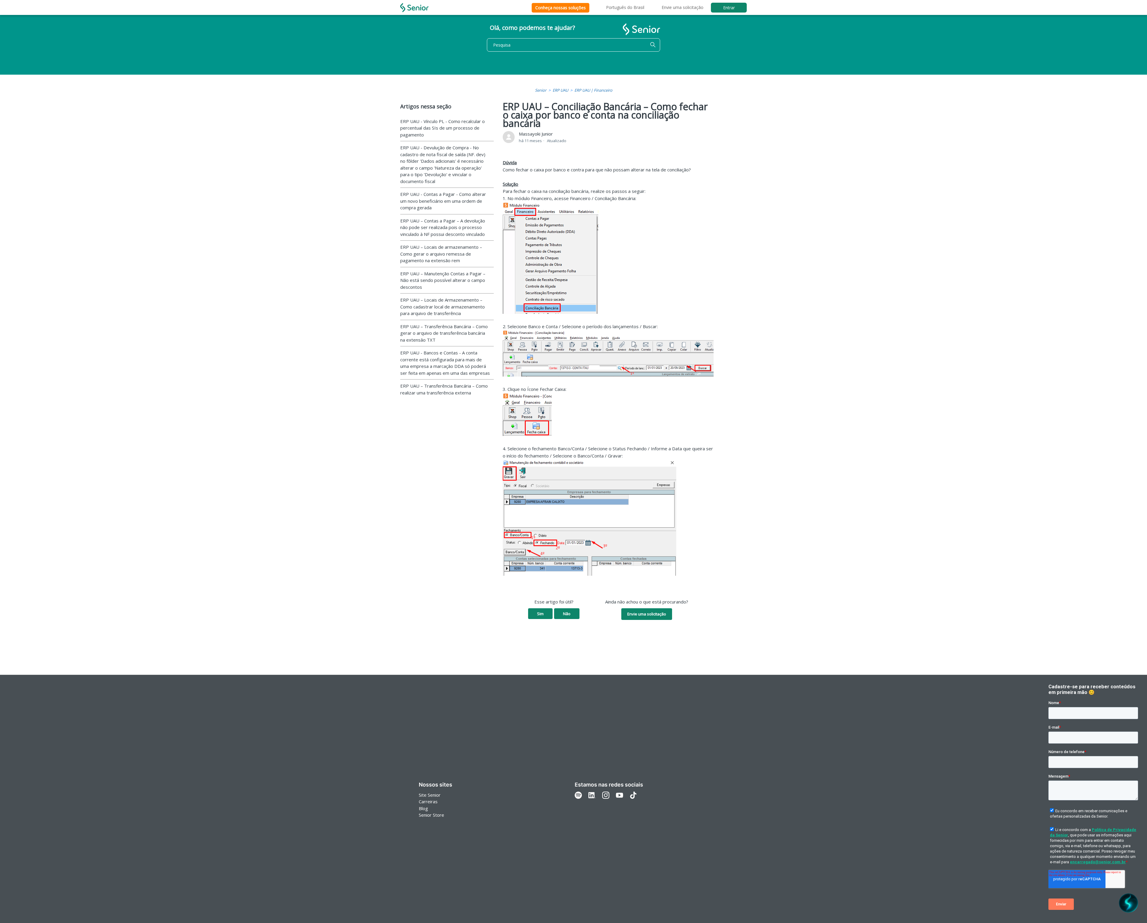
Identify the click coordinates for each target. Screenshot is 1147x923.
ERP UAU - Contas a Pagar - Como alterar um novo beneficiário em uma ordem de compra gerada (443, 201)
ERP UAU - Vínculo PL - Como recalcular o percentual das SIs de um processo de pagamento (442, 128)
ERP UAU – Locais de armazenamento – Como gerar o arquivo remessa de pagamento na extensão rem (441, 253)
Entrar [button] (729, 7)
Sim (540, 613)
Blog (423, 808)
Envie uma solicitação (682, 7)
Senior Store (431, 815)
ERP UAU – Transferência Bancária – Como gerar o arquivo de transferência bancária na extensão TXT (444, 333)
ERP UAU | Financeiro (593, 90)
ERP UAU (560, 90)
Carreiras (428, 801)
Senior (540, 90)
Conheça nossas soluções (560, 7)
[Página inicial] (414, 7)
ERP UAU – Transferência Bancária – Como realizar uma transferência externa (444, 389)
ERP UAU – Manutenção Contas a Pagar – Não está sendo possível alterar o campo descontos (442, 280)
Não (567, 613)
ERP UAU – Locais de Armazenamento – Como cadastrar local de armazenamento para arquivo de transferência (442, 306)
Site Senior (430, 795)
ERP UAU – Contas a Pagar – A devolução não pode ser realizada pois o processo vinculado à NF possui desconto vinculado (442, 227)
